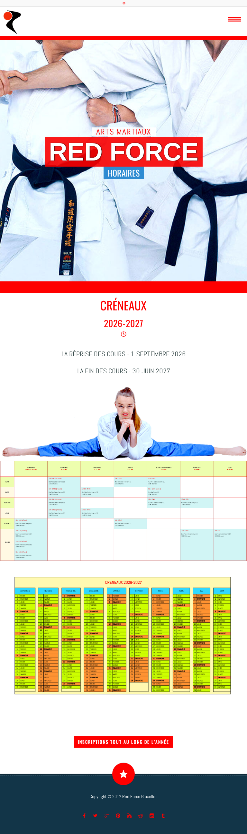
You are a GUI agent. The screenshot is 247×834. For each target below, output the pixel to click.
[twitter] (95, 816)
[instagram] (152, 816)
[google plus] (107, 816)
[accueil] (12, 22)
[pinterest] (118, 816)
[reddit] (140, 816)
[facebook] (84, 816)
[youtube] (129, 816)
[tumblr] (163, 816)
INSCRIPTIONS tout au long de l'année (123, 741)
